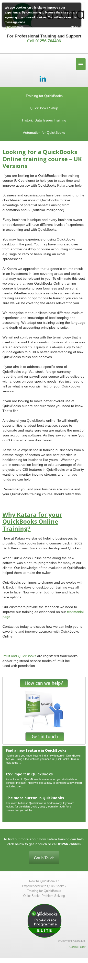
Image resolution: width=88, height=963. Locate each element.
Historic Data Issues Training (44, 120)
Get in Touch (44, 857)
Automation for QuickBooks (44, 132)
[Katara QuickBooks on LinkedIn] (43, 78)
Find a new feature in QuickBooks (36, 750)
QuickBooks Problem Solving (44, 896)
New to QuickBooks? (44, 881)
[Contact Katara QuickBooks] (44, 710)
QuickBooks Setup (44, 108)
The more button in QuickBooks (35, 797)
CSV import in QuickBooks (29, 773)
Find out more (14, 27)
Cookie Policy (77, 946)
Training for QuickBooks (44, 96)
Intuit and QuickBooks (19, 656)
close (74, 27)
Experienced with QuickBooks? (44, 886)
